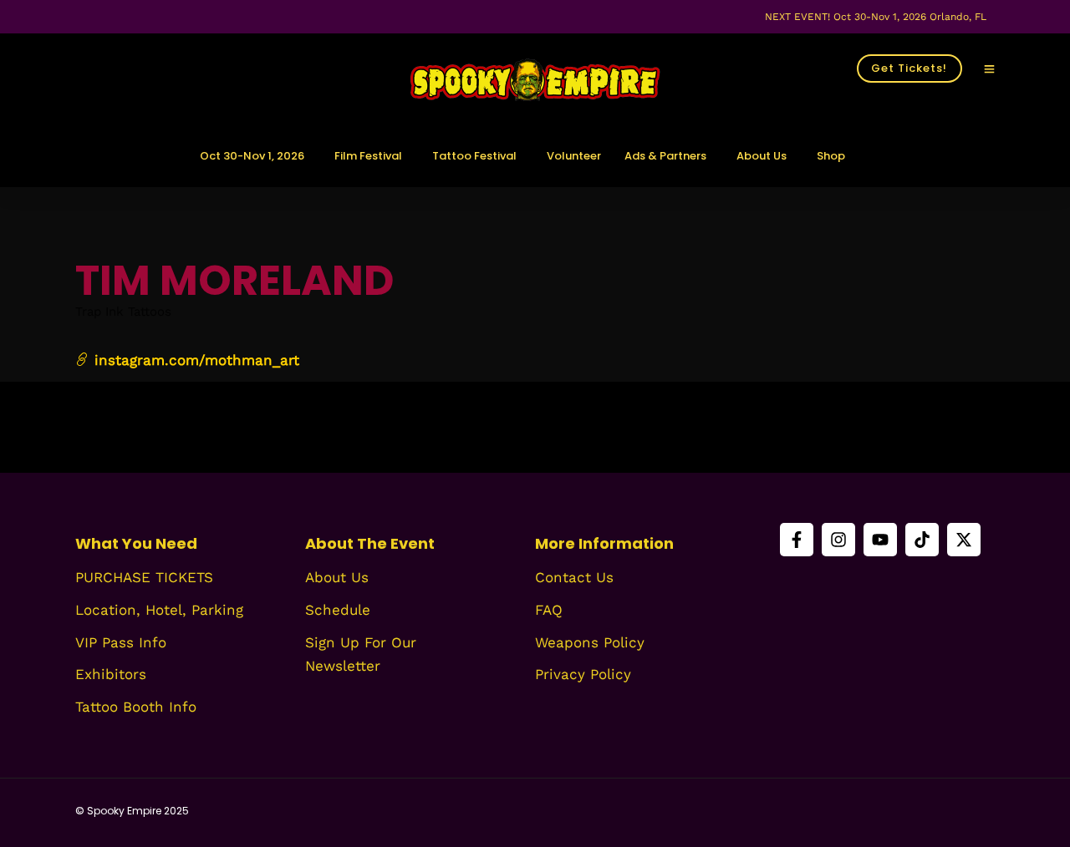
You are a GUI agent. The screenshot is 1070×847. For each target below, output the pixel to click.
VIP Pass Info (120, 642)
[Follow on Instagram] (838, 539)
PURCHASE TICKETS (144, 577)
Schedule (337, 609)
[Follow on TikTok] (922, 539)
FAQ (549, 609)
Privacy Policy (583, 674)
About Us (337, 577)
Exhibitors (110, 674)
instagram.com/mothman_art (194, 360)
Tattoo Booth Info (135, 706)
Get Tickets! (909, 68)
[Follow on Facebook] (796, 539)
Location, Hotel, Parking (159, 609)
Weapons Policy (590, 642)
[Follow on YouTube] (880, 539)
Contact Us (574, 577)
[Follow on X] (964, 539)
